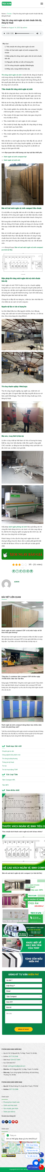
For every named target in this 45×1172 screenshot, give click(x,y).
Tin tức (9, 13)
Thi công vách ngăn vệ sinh (12, 75)
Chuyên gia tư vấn (8, 751)
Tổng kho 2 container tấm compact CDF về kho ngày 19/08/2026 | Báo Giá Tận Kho (21, 678)
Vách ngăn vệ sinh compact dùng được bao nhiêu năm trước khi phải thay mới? (22, 726)
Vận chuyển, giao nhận (10, 1108)
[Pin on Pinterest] (27, 571)
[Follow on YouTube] (16, 1121)
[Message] (41, 1154)
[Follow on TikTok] (6, 1121)
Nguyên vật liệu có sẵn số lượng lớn (19, 62)
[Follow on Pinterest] (13, 1121)
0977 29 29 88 (13, 1056)
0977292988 (33, 1167)
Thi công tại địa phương (9, 758)
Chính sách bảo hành (10, 1105)
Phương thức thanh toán (11, 1102)
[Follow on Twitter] (9, 1121)
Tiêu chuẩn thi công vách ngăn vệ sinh (19, 46)
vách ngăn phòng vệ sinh (17, 527)
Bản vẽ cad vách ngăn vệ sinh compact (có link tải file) (22, 873)
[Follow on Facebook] (3, 1121)
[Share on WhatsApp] (13, 571)
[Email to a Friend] (24, 571)
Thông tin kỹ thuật (8, 762)
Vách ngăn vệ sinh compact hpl (15, 157)
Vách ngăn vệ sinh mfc (12, 160)
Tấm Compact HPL (8, 780)
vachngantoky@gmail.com (16, 1066)
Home (4, 13)
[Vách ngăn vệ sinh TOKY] (9, 4)
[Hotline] (41, 1167)
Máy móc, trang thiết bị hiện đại (17, 69)
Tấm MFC (5, 785)
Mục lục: (6, 43)
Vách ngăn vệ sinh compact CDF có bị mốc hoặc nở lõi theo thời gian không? (22, 632)
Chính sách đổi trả (9, 1112)
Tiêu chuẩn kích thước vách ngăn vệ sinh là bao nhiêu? (22, 832)
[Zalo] (41, 1161)
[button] (41, 3)
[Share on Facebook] (17, 571)
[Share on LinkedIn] (31, 571)
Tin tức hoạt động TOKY (10, 769)
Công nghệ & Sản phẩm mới (11, 755)
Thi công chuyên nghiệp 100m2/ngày (19, 65)
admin (25, 27)
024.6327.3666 (15, 1059)
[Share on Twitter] (20, 571)
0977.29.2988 (13, 1089)
